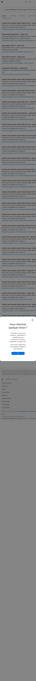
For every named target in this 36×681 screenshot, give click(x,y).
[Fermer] (32, 320)
